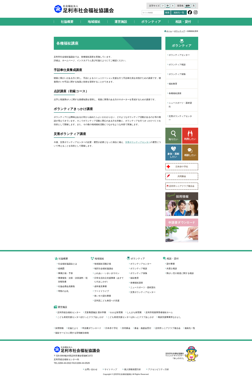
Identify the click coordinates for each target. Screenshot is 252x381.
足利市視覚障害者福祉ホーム (159, 312)
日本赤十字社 (181, 166)
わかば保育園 (116, 312)
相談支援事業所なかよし (169, 317)
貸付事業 (170, 264)
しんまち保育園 (134, 312)
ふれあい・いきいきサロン (106, 273)
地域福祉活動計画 (102, 264)
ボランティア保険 (177, 74)
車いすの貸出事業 (102, 296)
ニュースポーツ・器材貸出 (180, 105)
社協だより (73, 328)
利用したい (190, 139)
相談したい (190, 155)
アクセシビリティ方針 (158, 369)
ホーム (169, 31)
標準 (188, 6)
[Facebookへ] (190, 13)
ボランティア (151, 21)
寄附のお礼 (63, 291)
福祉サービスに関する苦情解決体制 (72, 333)
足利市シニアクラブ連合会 (181, 186)
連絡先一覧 (179, 12)
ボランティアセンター (179, 55)
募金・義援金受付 (142, 328)
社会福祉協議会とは (67, 264)
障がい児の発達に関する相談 (180, 273)
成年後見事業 (100, 286)
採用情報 (59, 328)
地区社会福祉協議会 (103, 268)
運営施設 (121, 21)
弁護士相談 (171, 268)
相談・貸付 (183, 21)
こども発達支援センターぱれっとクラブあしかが (131, 317)
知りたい (173, 139)
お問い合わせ (91, 369)
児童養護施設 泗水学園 (95, 312)
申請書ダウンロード (91, 328)
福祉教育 (173, 84)
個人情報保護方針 (132, 369)
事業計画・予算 (65, 273)
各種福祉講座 (175, 93)
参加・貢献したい (173, 155)
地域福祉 (94, 21)
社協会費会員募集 (66, 286)
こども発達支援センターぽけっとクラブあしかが (80, 317)
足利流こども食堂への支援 (106, 300)
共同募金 (182, 176)
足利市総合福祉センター (68, 312)
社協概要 (67, 21)
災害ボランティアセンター (137, 142)
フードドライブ (101, 291)
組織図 (61, 268)
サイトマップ (110, 369)
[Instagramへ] (195, 13)
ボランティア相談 (177, 64)
